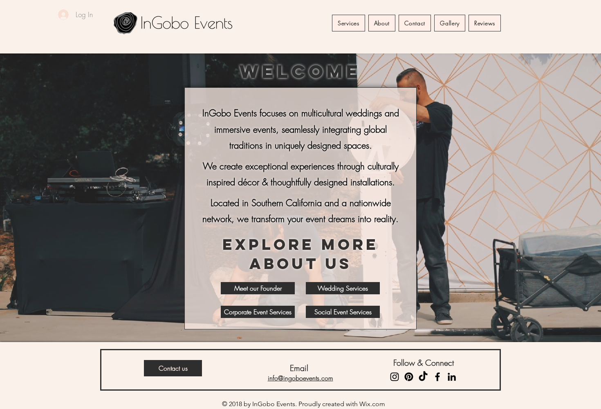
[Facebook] (437, 376)
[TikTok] (423, 376)
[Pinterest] (409, 376)
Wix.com (372, 404)
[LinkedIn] (451, 376)
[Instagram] (394, 376)
